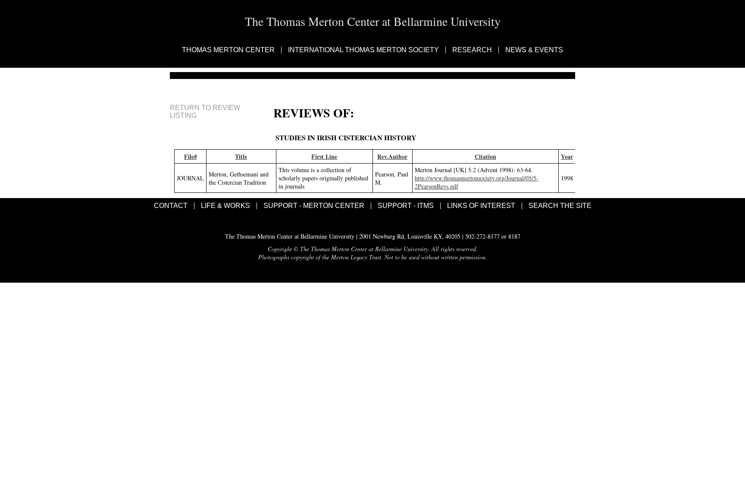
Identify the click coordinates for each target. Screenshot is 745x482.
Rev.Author (392, 156)
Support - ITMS (406, 205)
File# (190, 156)
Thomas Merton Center (228, 50)
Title (241, 156)
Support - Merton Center (313, 205)
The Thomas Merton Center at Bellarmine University (373, 21)
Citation (485, 156)
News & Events (534, 50)
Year (567, 156)
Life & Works (225, 205)
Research (472, 50)
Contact (171, 205)
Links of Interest (481, 205)
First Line (324, 156)
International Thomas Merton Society (363, 50)
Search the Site (560, 205)
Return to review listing (205, 111)
